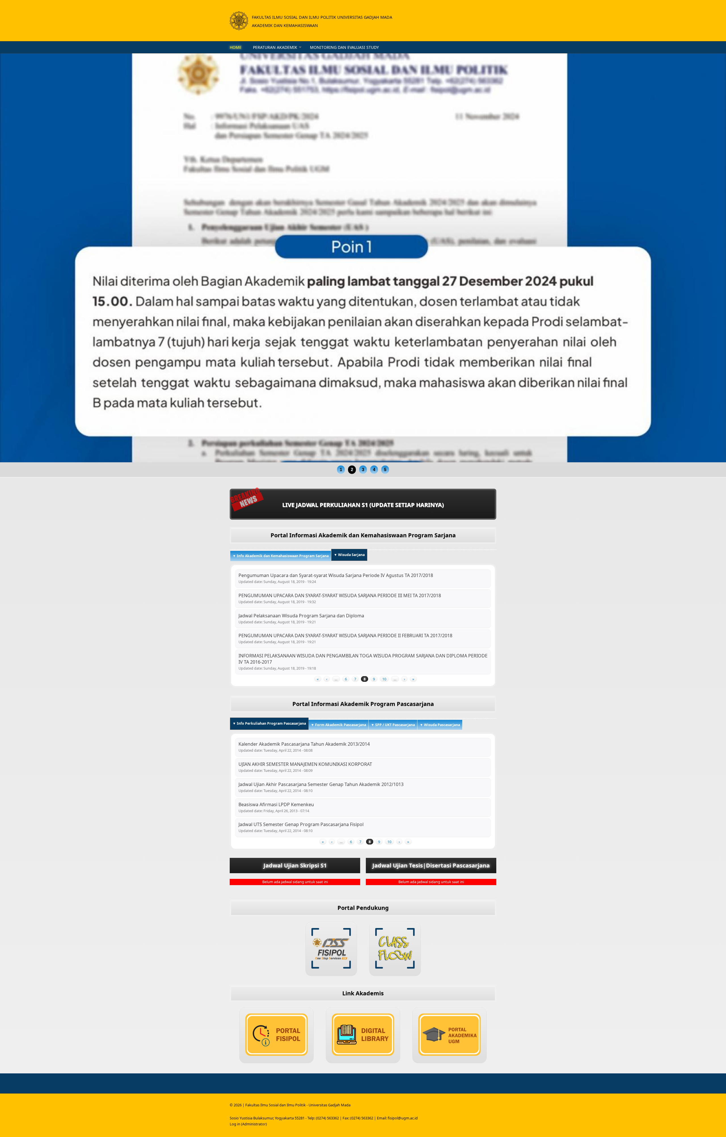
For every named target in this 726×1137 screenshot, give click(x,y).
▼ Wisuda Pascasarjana (440, 724)
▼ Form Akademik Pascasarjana (338, 724)
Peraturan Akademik (275, 47)
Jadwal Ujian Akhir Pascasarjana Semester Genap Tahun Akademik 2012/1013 (321, 784)
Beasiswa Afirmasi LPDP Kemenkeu (276, 804)
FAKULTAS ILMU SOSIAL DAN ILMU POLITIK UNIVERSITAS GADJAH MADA (322, 17)
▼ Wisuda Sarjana (349, 554)
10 (384, 679)
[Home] (239, 20)
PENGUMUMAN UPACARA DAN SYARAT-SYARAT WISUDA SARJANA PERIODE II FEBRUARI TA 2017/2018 (345, 635)
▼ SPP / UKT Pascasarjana (393, 724)
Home (236, 47)
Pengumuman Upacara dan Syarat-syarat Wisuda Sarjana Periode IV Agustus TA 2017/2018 (336, 575)
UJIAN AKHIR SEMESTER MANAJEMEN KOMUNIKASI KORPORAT (305, 764)
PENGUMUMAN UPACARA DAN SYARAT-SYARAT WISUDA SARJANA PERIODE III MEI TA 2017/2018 (340, 595)
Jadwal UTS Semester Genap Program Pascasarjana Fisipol (301, 824)
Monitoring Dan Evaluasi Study (344, 47)
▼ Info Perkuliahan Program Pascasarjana (271, 723)
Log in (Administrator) (248, 1123)
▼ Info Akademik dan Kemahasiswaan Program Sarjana (281, 555)
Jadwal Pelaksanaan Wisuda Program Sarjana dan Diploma (301, 616)
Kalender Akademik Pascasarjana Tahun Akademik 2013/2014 (304, 744)
